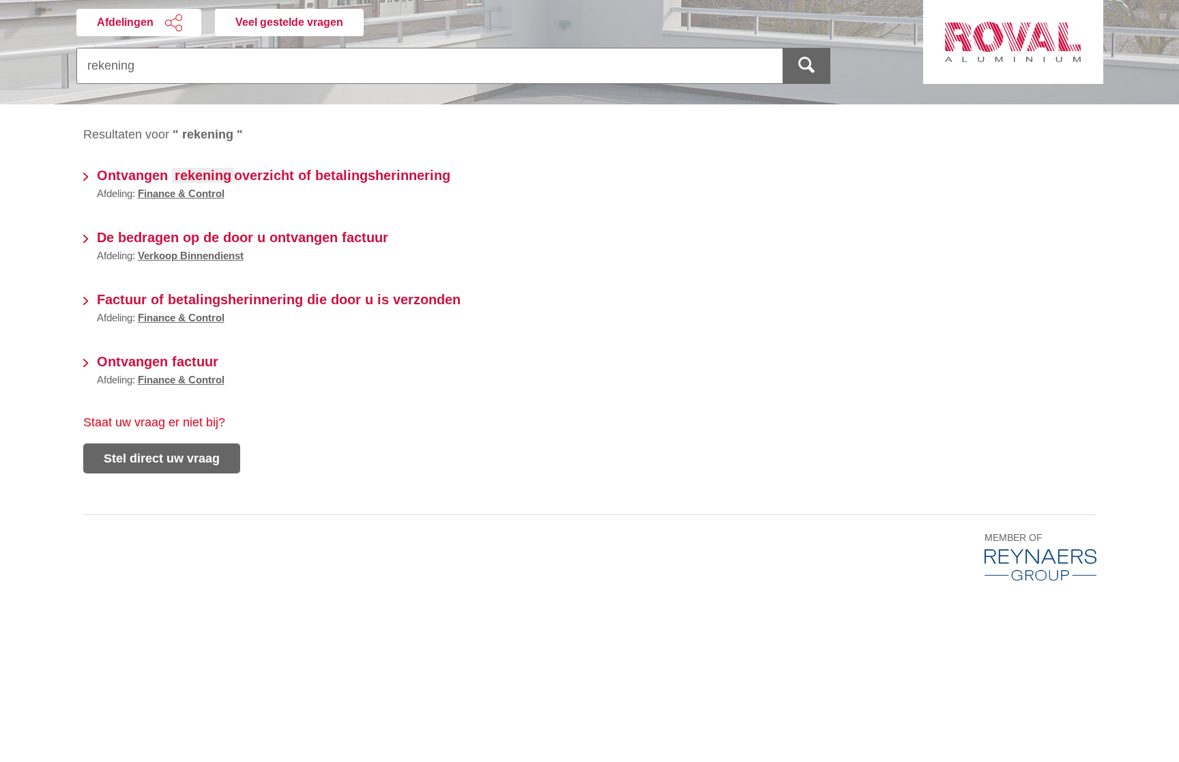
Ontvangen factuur (157, 361)
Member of (1014, 538)
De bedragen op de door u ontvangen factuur (242, 237)
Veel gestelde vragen (289, 22)
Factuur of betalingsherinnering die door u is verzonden (279, 299)
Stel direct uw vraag (162, 458)
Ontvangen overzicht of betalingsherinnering (273, 175)
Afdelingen (125, 22)
